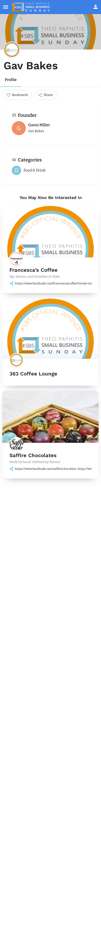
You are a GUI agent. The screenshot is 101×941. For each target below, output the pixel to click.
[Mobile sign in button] (96, 7)
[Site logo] (31, 7)
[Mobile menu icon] (5, 7)
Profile (11, 79)
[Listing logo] (12, 49)
